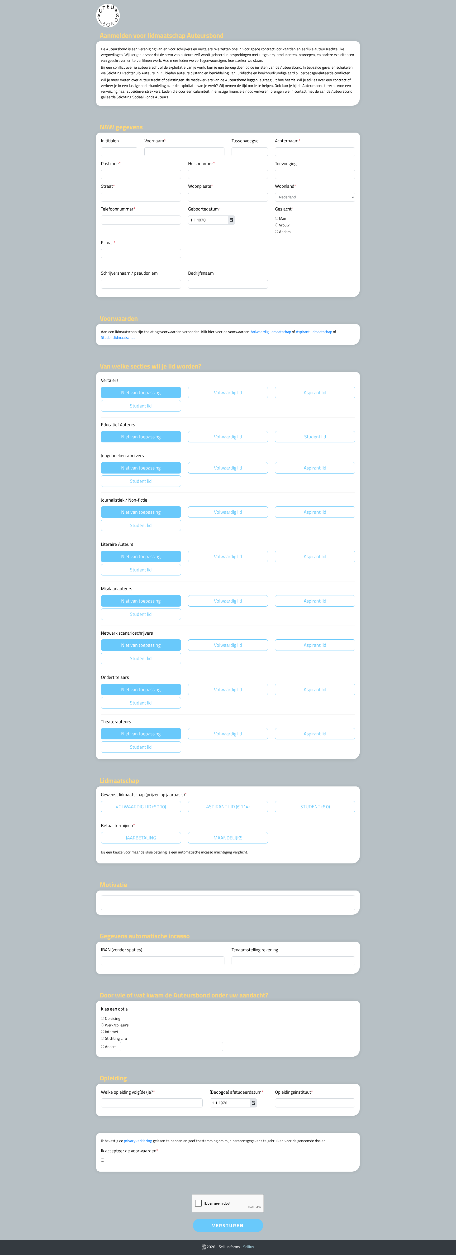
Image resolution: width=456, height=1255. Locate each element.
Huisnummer (201, 163)
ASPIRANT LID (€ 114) (228, 806)
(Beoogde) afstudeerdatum (236, 1092)
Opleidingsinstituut (294, 1092)
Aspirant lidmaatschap (314, 332)
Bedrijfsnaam (201, 273)
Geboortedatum (204, 209)
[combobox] (211, 220)
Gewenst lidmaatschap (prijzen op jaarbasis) (144, 794)
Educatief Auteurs (118, 424)
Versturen (228, 1225)
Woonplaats (200, 186)
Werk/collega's (116, 1025)
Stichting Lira (115, 1038)
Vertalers (110, 380)
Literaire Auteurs (117, 544)
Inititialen (110, 140)
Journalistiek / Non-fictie (124, 500)
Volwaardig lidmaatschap (271, 332)
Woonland (285, 186)
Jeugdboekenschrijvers (122, 455)
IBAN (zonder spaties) (121, 949)
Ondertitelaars (115, 677)
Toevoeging (286, 163)
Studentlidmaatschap (118, 337)
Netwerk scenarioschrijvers (127, 633)
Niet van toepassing (141, 392)
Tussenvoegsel (246, 140)
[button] (231, 220)
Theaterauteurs (116, 721)
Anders (284, 232)
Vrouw (284, 225)
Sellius (248, 1247)
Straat (108, 186)
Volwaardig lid (228, 392)
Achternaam (287, 140)
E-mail (108, 242)
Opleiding (112, 1018)
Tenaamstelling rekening (255, 949)
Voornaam (155, 140)
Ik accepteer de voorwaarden (129, 1150)
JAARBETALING (141, 837)
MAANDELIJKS (228, 837)
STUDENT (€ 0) (315, 806)
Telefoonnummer (118, 209)
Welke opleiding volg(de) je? (128, 1092)
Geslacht (284, 209)
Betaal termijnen (118, 825)
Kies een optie (114, 1009)
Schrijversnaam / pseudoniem (129, 273)
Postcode (111, 163)
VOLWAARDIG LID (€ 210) (141, 806)
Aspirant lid (315, 392)
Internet (111, 1032)
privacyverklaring (138, 1141)
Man (282, 218)
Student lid (141, 405)
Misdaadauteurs (116, 588)
